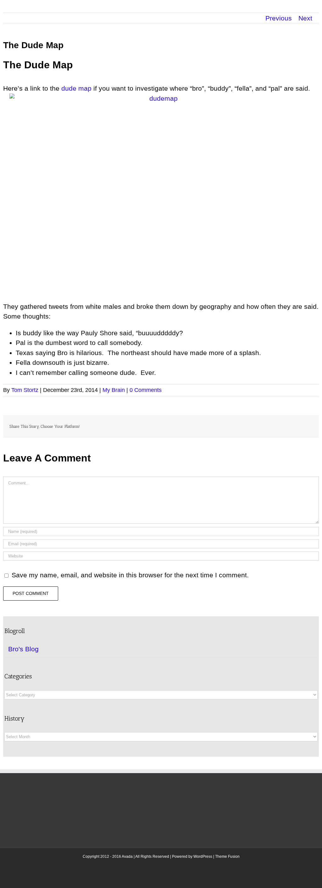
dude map (76, 88)
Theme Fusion (227, 856)
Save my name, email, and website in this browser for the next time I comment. (130, 575)
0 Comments (146, 390)
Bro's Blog (23, 649)
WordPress (202, 856)
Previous (278, 18)
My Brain (114, 390)
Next (305, 18)
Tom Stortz (24, 390)
